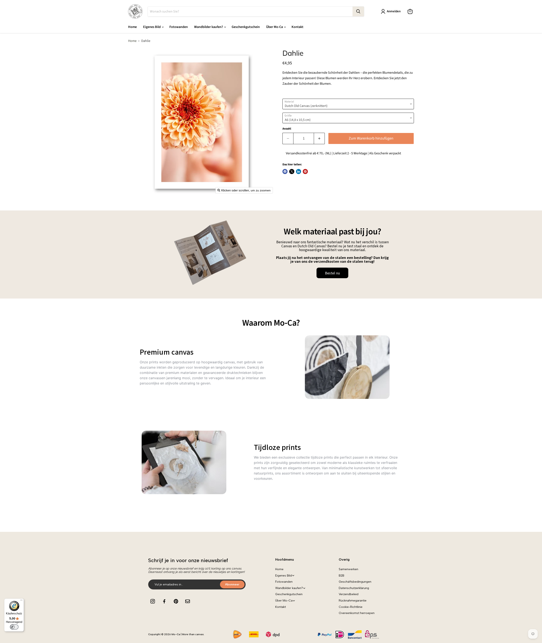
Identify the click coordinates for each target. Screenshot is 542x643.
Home (132, 27)
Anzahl (286, 128)
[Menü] (21, 601)
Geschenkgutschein (246, 27)
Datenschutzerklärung (354, 588)
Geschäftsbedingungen (355, 582)
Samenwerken (348, 569)
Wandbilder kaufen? (209, 27)
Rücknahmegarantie (352, 600)
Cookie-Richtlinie (350, 607)
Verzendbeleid (348, 594)
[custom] (152, 601)
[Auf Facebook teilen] (285, 171)
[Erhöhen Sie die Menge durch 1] (319, 138)
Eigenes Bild (152, 27)
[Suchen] (358, 11)
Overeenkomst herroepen (357, 613)
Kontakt (297, 27)
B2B (341, 575)
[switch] (14, 626)
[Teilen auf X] (291, 171)
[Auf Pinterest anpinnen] (305, 171)
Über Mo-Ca (274, 27)
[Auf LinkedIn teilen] (298, 171)
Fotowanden (178, 27)
